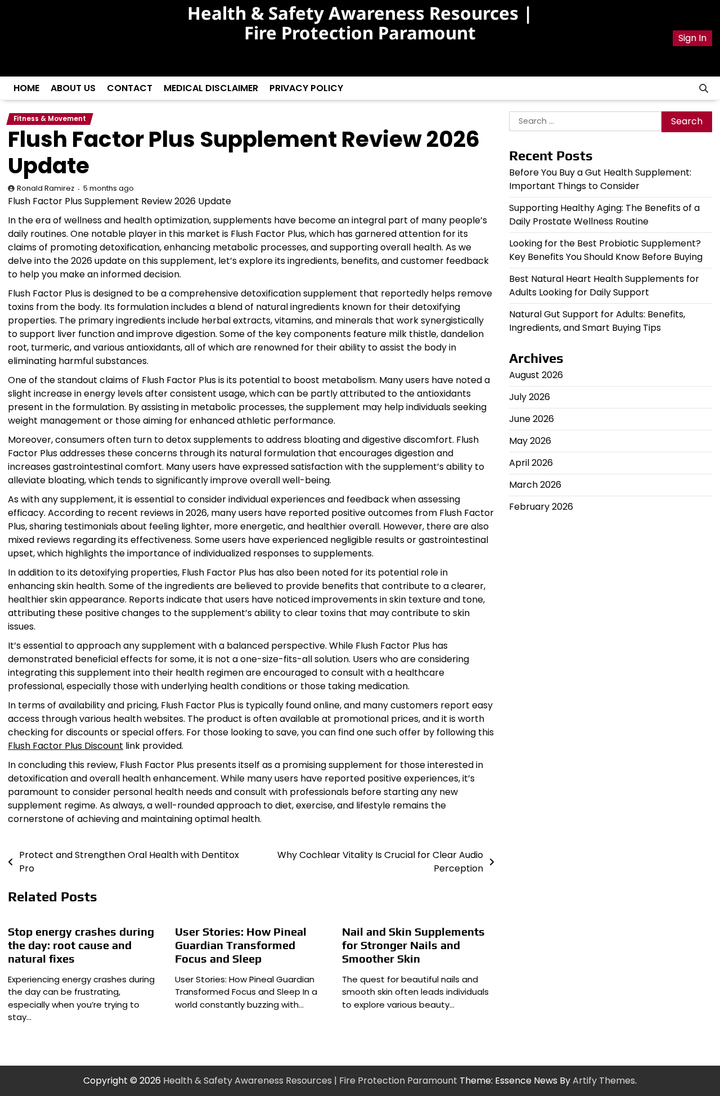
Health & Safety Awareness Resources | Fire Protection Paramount (360, 22)
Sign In (692, 38)
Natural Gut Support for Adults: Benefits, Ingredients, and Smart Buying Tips (597, 321)
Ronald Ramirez (45, 188)
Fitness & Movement (50, 118)
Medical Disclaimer (211, 88)
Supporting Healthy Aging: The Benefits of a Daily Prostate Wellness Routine (604, 215)
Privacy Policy (306, 88)
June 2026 (531, 419)
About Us (73, 88)
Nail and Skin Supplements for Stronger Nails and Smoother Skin (413, 945)
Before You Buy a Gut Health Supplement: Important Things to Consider (600, 180)
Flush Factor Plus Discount (65, 745)
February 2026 (541, 507)
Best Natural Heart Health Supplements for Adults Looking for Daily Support (604, 286)
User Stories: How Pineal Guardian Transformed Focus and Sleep (241, 945)
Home (26, 88)
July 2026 (529, 397)
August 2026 (536, 375)
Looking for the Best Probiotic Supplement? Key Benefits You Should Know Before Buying (606, 250)
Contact (129, 88)
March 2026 (535, 485)
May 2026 (530, 441)
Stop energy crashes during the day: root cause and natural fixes (81, 945)
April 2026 (531, 463)
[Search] (703, 88)
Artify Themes (604, 1080)
